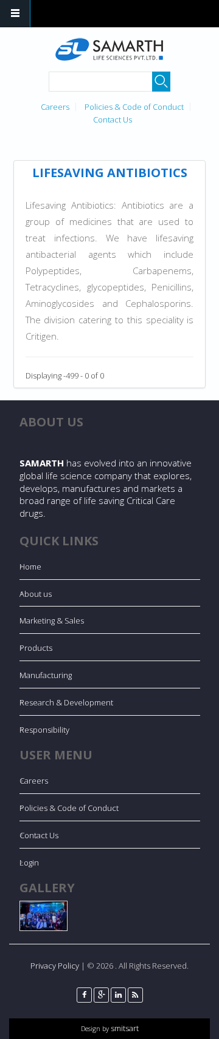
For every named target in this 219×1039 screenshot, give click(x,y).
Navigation (15, 13)
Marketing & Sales (51, 620)
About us (35, 593)
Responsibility (44, 729)
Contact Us (112, 119)
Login (29, 862)
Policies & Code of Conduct (134, 107)
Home (30, 566)
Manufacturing (45, 675)
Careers (55, 107)
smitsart (124, 1028)
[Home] (108, 49)
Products (35, 647)
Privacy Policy (54, 965)
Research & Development (66, 702)
